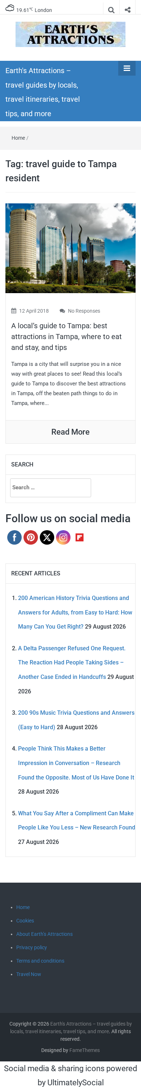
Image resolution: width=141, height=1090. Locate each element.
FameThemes (84, 1050)
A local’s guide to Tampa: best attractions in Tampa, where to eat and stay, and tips (66, 336)
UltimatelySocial (75, 1082)
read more (70, 431)
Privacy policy (31, 947)
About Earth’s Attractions (44, 934)
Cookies (25, 921)
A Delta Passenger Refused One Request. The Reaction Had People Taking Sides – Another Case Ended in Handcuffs (71, 662)
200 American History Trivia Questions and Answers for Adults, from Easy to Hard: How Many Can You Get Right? (75, 612)
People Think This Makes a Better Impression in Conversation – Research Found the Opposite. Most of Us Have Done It (76, 763)
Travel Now (28, 974)
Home (18, 138)
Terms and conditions (40, 961)
